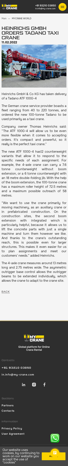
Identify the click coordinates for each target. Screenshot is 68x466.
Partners (8, 405)
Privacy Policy (12, 428)
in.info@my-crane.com (45, 8)
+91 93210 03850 (45, 5)
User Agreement (13, 433)
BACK (6, 292)
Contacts (8, 410)
